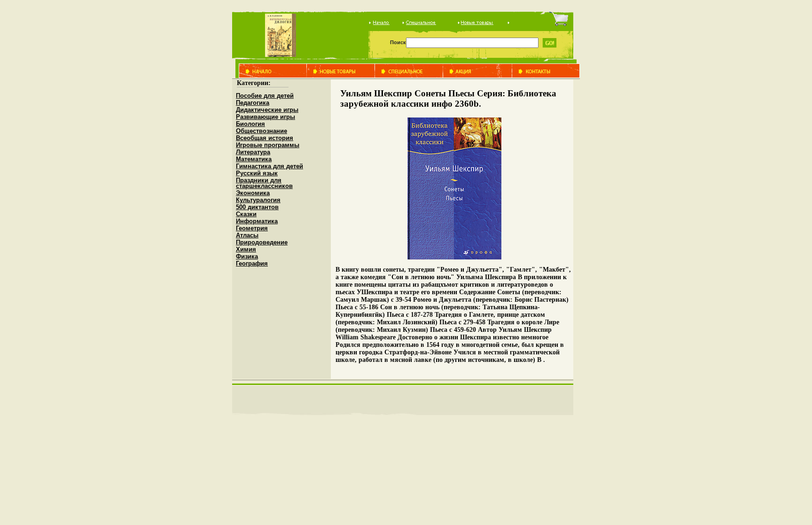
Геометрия (252, 228)
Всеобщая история (264, 137)
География (252, 263)
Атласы (247, 235)
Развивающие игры (265, 116)
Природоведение (262, 242)
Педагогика (252, 102)
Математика (254, 159)
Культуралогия (258, 200)
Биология (250, 123)
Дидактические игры (267, 109)
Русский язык (257, 173)
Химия (246, 249)
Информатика (257, 221)
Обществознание (261, 130)
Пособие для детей (265, 95)
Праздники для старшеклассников (264, 183)
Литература (253, 152)
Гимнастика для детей (269, 166)
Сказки (246, 214)
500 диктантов (257, 207)
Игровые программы (267, 145)
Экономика (253, 192)
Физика (247, 256)
